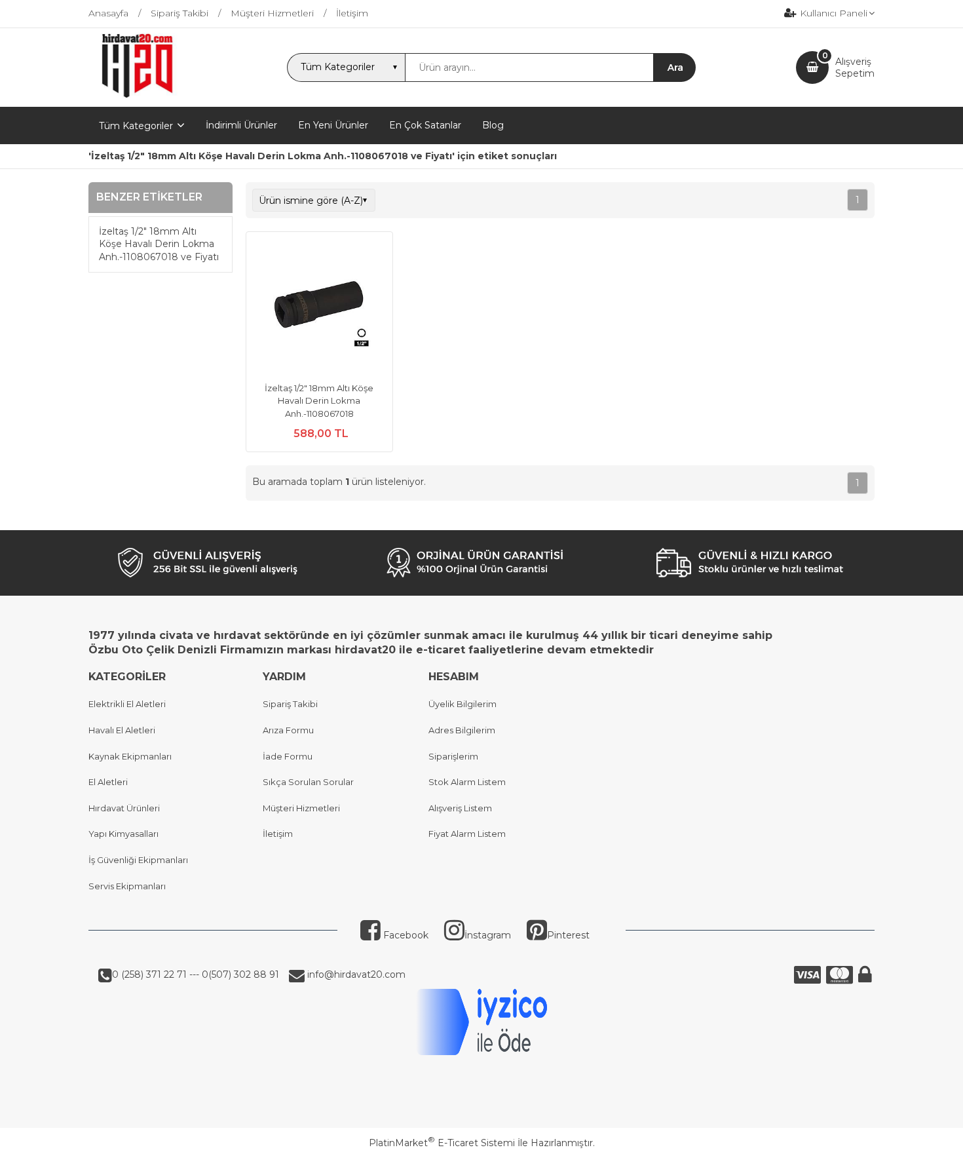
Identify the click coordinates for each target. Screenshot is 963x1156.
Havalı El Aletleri (121, 730)
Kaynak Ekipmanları (130, 756)
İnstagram (487, 935)
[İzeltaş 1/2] (319, 307)
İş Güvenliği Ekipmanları (138, 860)
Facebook (404, 935)
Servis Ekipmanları (127, 886)
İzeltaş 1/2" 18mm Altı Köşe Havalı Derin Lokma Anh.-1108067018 (319, 401)
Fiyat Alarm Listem (467, 833)
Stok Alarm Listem (467, 782)
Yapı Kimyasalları (123, 833)
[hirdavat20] (137, 95)
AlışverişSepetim (855, 67)
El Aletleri (108, 782)
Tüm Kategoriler (136, 126)
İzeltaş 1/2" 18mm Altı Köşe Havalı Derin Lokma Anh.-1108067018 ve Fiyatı (159, 244)
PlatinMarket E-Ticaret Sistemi (442, 1143)
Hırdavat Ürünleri (124, 808)
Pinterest (568, 935)
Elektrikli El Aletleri (127, 704)
